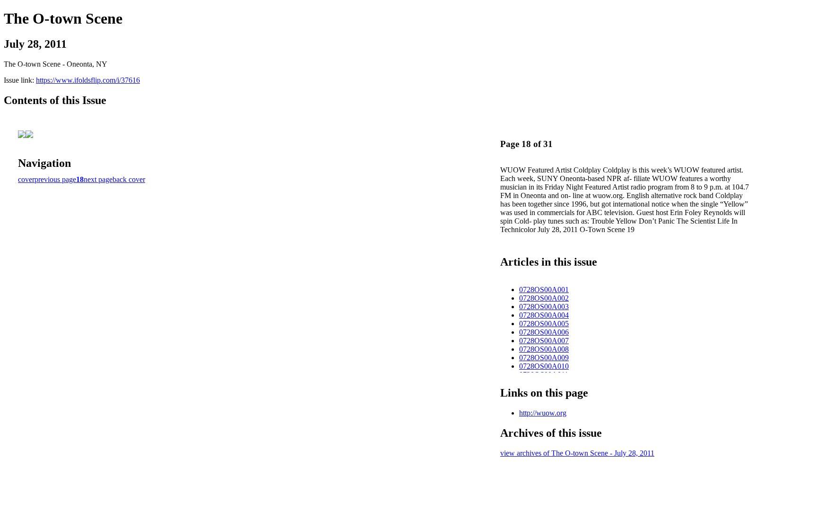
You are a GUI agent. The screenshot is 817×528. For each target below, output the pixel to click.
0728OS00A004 (544, 315)
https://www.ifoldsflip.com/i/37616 (88, 80)
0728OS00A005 (544, 324)
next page (98, 179)
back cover (129, 179)
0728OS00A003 (544, 307)
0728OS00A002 (544, 298)
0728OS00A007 (544, 341)
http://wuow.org (542, 413)
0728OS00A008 (544, 349)
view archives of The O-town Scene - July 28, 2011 (577, 453)
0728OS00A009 (544, 358)
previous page (55, 179)
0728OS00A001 (544, 290)
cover (26, 179)
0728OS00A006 (544, 332)
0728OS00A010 (544, 366)
